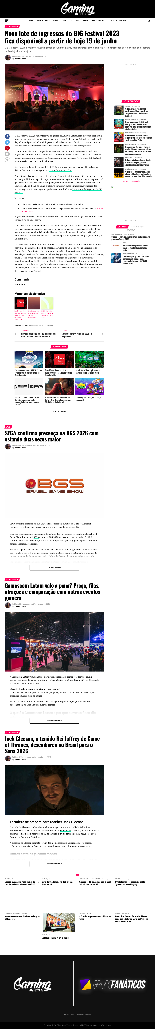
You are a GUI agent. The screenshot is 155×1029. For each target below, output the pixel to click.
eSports (56, 20)
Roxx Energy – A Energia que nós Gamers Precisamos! (33, 314)
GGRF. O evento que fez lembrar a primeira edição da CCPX (47, 314)
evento (43, 325)
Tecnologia (75, 20)
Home (31, 20)
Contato (122, 20)
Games (65, 20)
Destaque (34, 325)
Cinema (85, 20)
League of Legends (43, 20)
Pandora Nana (20, 59)
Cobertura (111, 20)
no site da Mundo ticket (60, 170)
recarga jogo (69, 1014)
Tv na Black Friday (84, 1014)
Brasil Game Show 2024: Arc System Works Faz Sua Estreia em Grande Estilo (20, 315)
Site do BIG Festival (31, 219)
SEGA (36, 537)
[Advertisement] (131, 81)
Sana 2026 (65, 830)
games (50, 325)
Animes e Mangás (97, 20)
